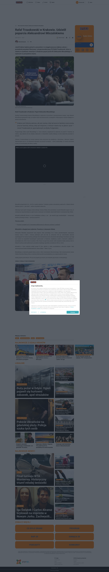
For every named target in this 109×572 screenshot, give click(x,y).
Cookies (38, 308)
